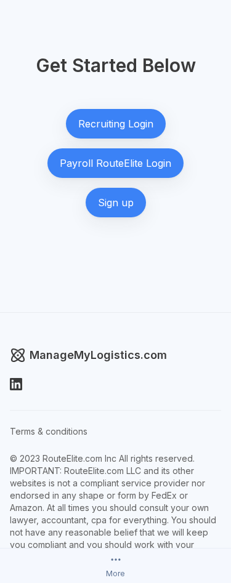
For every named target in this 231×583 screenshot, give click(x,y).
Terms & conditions (48, 431)
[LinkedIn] (16, 384)
